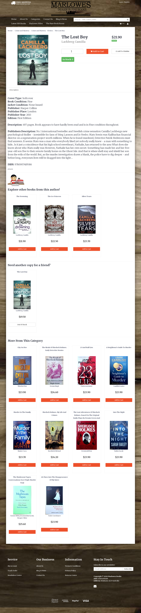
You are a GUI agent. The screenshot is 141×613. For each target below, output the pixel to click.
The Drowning (22, 196)
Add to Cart (98, 51)
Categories (35, 19)
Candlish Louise (118, 386)
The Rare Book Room (55, 23)
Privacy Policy (70, 571)
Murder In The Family (22, 412)
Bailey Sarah (118, 451)
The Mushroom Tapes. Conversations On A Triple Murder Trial (22, 480)
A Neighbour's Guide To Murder (118, 347)
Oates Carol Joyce (54, 516)
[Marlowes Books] (70, 8)
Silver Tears (86, 196)
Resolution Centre (15, 575)
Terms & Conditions (72, 566)
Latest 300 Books (18, 23)
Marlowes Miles (36, 23)
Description (14, 90)
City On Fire (22, 347)
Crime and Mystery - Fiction (42, 31)
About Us (24, 19)
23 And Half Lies (86, 347)
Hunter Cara (22, 451)
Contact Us (48, 19)
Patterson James (86, 386)
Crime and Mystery (22, 31)
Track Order (12, 571)
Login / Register (124, 2)
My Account (12, 566)
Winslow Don (22, 386)
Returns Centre (71, 575)
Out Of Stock (22, 325)
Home (14, 19)
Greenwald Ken (86, 451)
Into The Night (119, 412)
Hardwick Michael (54, 451)
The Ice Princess (54, 196)
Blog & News (61, 19)
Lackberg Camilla (22, 235)
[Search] (128, 20)
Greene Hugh (54, 386)
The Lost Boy (60, 31)
